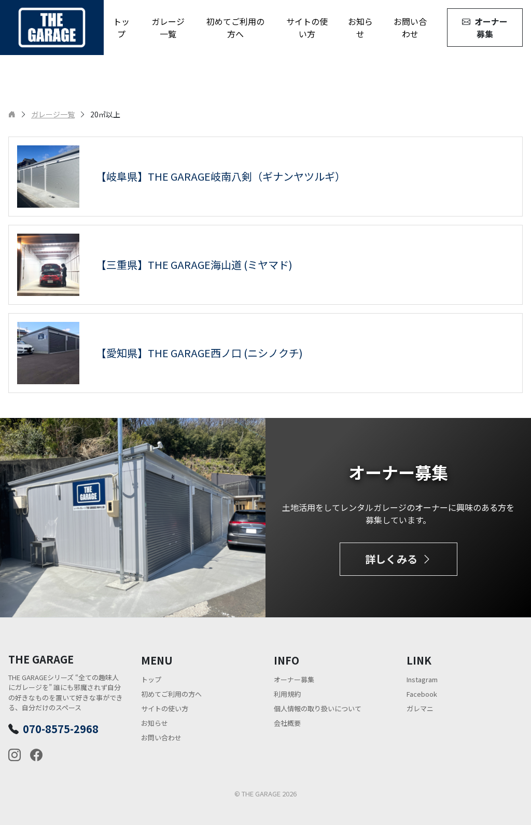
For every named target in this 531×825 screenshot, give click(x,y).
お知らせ (360, 27)
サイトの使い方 (307, 27)
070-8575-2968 (61, 728)
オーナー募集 (491, 27)
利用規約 (287, 694)
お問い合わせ (410, 27)
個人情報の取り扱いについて (317, 708)
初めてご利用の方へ (235, 27)
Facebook (422, 694)
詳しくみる (391, 558)
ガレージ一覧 (168, 27)
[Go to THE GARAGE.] (12, 114)
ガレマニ (420, 708)
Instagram (422, 679)
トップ (121, 27)
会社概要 (287, 723)
